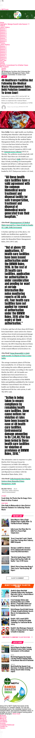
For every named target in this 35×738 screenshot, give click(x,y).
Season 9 (3, 41)
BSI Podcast (4, 67)
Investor (3, 723)
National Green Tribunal (12, 151)
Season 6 (3, 37)
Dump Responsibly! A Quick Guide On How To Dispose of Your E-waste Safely (16, 355)
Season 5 (3, 35)
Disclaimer (3, 722)
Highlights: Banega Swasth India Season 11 (14, 24)
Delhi (19, 159)
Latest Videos (5, 27)
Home (2, 22)
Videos (2, 26)
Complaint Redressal (7, 725)
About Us (3, 718)
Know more (16, 714)
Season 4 (3, 34)
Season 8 (3, 40)
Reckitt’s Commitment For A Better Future (14, 65)
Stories (2, 64)
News (3, 70)
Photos (2, 43)
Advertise (3, 717)
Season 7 (3, 38)
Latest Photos (5, 45)
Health (2, 62)
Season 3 (3, 32)
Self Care (3, 60)
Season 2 (3, 30)
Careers (2, 728)
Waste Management (9, 492)
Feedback (3, 720)
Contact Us (3, 726)
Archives (3, 715)
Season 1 (3, 29)
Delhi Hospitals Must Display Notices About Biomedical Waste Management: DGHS (15, 481)
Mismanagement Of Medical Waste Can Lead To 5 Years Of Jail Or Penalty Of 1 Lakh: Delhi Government (17, 224)
